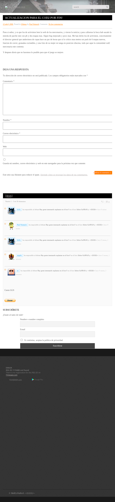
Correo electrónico (11, 133)
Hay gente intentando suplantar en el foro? (54, 209)
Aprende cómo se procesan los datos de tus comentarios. (64, 175)
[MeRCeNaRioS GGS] (15, 7)
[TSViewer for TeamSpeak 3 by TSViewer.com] (14, 380)
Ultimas (24, 24)
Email (22, 329)
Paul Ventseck (34, 24)
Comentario (8, 81)
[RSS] (9, 195)
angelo (19, 255)
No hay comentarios (56, 24)
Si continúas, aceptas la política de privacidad (43, 340)
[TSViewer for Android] (37, 379)
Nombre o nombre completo (32, 319)
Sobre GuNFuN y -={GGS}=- (87, 209)
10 (107, 201)
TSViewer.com (11, 375)
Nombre (7, 120)
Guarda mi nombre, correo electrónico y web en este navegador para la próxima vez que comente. (44, 163)
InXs (18, 209)
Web (5, 147)
